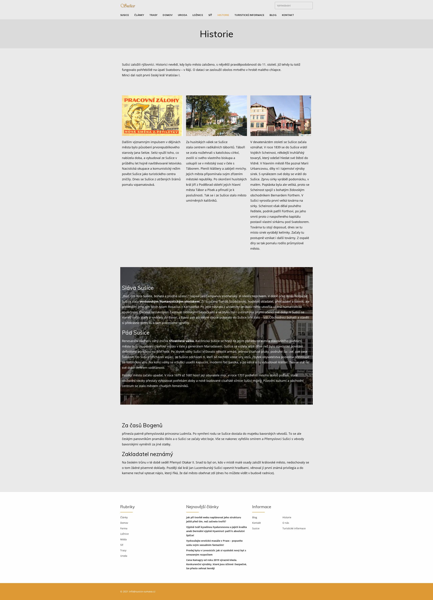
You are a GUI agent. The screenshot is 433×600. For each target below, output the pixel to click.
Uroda (182, 15)
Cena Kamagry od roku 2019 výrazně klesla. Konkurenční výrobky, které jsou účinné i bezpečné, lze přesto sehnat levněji (216, 564)
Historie (223, 15)
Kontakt (288, 15)
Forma (123, 528)
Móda (123, 539)
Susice (124, 15)
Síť (210, 15)
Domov (168, 15)
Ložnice (197, 15)
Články (139, 15)
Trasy (153, 15)
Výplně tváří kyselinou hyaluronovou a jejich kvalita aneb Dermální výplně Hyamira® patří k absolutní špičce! (216, 531)
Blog (273, 15)
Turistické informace (249, 15)
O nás (285, 522)
